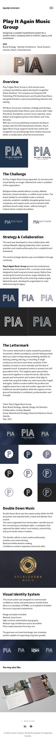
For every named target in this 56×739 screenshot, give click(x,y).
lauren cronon (11, 8)
